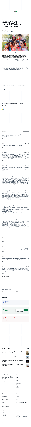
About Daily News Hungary (6, 374)
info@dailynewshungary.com (20, 413)
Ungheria (17, 387)
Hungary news (18, 374)
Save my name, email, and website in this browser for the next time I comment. (15, 294)
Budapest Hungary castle (5, 406)
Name (3, 291)
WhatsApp (18, 395)
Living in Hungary (4, 393)
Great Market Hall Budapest (6, 405)
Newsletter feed (18, 393)
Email (17, 291)
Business (17, 377)
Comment (3, 279)
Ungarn (17, 386)
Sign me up (26, 309)
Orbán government (4, 105)
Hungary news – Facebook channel (21, 402)
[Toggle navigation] (2, 11)
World (17, 384)
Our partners (3, 379)
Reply (3, 138)
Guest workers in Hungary (5, 399)
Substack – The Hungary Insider (21, 400)
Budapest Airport (4, 395)
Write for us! (3, 381)
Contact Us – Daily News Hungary (7, 376)
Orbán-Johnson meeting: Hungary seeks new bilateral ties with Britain (12, 361)
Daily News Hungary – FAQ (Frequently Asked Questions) (7, 378)
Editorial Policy (4, 415)
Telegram (17, 396)
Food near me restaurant (5, 396)
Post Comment (4, 297)
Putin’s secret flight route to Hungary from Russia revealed (13, 356)
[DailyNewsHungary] (15, 11)
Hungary (15, 103)
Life (17, 380)
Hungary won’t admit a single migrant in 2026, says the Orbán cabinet (12, 365)
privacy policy (22, 311)
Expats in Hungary (4, 400)
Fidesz (5, 103)
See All (28, 348)
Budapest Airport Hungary (6, 403)
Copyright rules (4, 412)
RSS (17, 399)
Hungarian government (10, 103)
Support (3, 382)
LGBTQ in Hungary (20, 103)
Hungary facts (4, 402)
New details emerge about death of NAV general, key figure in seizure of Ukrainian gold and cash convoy (13, 352)
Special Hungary (18, 383)
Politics (17, 376)
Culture (17, 381)
